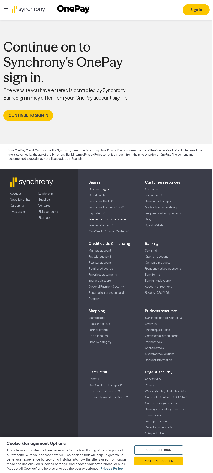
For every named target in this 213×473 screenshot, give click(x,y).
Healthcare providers (102, 391)
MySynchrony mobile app (161, 207)
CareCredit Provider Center (107, 231)
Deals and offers (99, 324)
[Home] (28, 9)
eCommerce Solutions (159, 354)
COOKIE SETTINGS (158, 449)
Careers (15, 206)
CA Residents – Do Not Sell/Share (166, 397)
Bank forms (152, 274)
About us (15, 193)
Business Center (99, 225)
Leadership (45, 193)
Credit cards (97, 195)
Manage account (100, 250)
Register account (100, 262)
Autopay (94, 299)
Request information (158, 360)
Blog (148, 219)
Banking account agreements (164, 409)
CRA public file (154, 433)
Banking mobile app (158, 201)
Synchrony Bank (99, 201)
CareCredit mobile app (104, 385)
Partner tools (153, 342)
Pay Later (95, 213)
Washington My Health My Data (165, 391)
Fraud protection (156, 421)
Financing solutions (157, 330)
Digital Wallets (154, 225)
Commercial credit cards (161, 336)
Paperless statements (103, 274)
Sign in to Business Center (161, 318)
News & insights (20, 199)
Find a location (98, 336)
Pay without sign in (101, 256)
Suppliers (44, 199)
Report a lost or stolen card (106, 293)
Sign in (149, 250)
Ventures (44, 206)
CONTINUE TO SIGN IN (28, 115)
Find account (153, 195)
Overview (151, 324)
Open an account (156, 256)
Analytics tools (154, 348)
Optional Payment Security (106, 287)
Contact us (152, 189)
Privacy (150, 385)
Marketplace (97, 318)
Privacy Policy (111, 469)
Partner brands (98, 330)
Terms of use (153, 415)
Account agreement (158, 287)
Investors (16, 212)
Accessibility (153, 379)
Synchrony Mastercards (104, 207)
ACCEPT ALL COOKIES (159, 460)
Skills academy (48, 212)
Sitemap (44, 218)
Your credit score (100, 281)
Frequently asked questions (163, 213)
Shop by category (100, 342)
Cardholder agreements (161, 403)
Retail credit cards (101, 268)
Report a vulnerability (159, 427)
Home (93, 379)
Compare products (157, 262)
